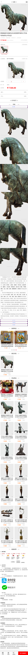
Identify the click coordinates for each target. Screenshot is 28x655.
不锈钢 (24, 286)
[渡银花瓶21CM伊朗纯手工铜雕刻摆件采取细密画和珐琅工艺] (7, 393)
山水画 (4, 284)
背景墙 (19, 296)
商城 (8, 654)
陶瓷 (2, 288)
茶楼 (16, 296)
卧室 (12, 294)
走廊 (4, 296)
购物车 (14, 654)
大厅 (7, 296)
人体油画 (8, 286)
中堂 (10, 296)
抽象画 (4, 286)
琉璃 (7, 288)
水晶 (4, 288)
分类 (3, 654)
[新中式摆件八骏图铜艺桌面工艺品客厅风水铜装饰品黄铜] (7, 518)
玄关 (15, 294)
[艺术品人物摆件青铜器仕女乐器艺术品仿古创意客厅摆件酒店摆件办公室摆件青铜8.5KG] (21, 434)
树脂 (21, 286)
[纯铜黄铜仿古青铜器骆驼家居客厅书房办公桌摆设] (21, 393)
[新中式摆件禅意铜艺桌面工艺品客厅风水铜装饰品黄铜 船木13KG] (7, 539)
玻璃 (10, 288)
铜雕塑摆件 (14, 288)
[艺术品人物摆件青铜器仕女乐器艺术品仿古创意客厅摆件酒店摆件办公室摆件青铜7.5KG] (21, 413)
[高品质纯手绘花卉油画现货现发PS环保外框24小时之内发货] (7, 343)
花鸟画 (7, 284)
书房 (18, 294)
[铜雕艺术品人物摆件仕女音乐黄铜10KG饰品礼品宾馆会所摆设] (21, 476)
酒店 (13, 296)
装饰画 (19, 288)
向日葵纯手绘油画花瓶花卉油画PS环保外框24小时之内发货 (21, 345)
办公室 (23, 294)
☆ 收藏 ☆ (14, 2)
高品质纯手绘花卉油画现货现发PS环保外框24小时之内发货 (7, 345)
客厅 (9, 294)
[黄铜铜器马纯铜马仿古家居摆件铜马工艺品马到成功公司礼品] (7, 413)
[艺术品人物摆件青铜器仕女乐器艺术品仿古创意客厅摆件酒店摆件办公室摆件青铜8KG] (7, 434)
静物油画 (13, 286)
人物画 (11, 284)
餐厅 (20, 294)
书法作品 (19, 284)
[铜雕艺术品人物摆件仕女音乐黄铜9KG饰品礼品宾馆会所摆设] (7, 476)
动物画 (15, 284)
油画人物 (17, 286)
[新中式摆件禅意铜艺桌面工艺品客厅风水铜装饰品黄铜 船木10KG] (21, 518)
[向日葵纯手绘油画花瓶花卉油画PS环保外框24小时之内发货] (20, 343)
